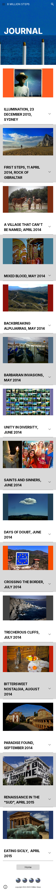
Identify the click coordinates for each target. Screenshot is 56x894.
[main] (28, 32)
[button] (3, 4)
